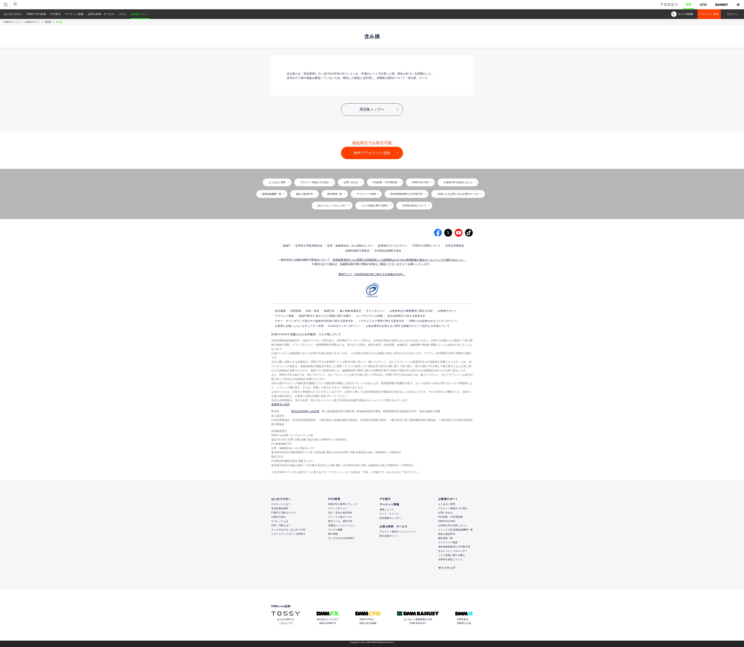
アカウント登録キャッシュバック (398, 531)
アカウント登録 (709, 14)
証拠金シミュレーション (341, 525)
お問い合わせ (351, 182)
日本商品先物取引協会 (387, 250)
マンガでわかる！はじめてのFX (288, 529)
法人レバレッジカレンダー (332, 205)
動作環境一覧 (334, 194)
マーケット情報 (74, 14)
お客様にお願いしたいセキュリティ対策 (299, 325)
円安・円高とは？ (281, 525)
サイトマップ (446, 567)
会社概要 (280, 310)
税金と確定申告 (304, 194)
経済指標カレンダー (390, 518)
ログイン (732, 14)
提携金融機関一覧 (272, 194)
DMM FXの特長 (36, 14)
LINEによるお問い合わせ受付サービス (458, 194)
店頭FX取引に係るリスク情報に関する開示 (325, 315)
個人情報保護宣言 (350, 310)
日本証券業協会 (454, 245)
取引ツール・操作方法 (340, 521)
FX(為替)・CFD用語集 (385, 182)
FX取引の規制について (426, 245)
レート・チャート (389, 513)
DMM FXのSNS (420, 182)
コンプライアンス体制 (369, 315)
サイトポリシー (375, 310)
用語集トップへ (372, 109)
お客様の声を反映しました (458, 182)
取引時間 (333, 534)
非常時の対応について (414, 205)
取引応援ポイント (389, 536)
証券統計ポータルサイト (393, 245)
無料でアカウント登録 (372, 153)
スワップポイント (338, 508)
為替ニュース (387, 509)
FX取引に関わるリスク (283, 512)
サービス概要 (335, 529)
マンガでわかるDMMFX (341, 538)
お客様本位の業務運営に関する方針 (411, 310)
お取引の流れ (278, 517)
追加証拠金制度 (279, 508)
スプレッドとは (279, 521)
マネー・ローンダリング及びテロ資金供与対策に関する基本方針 (314, 320)
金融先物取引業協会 (357, 250)
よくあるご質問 (277, 182)
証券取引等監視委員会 (309, 245)
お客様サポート (140, 14)
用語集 (48, 22)
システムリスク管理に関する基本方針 (381, 320)
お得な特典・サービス (101, 14)
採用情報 (295, 310)
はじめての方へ (13, 14)
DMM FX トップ (12, 22)
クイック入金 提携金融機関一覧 (455, 529)
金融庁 (287, 245)
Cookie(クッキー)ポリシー (344, 325)
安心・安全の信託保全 (340, 512)
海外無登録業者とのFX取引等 (406, 194)
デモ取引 (55, 14)
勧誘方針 (329, 310)
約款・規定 (312, 310)
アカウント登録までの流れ (314, 182)
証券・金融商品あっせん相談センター (350, 245)
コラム (123, 14)
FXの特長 (334, 498)
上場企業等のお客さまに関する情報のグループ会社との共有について (408, 325)
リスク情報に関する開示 (374, 205)
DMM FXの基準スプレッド (342, 504)
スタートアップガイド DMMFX (288, 534)
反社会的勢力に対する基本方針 (406, 315)
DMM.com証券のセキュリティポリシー (433, 320)
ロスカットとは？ (281, 504)
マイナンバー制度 (366, 194)
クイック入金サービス (340, 517)
